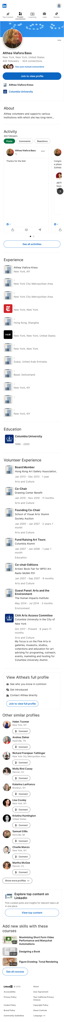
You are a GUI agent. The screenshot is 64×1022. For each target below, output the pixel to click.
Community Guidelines (14, 1015)
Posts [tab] (9, 141)
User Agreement (40, 992)
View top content (32, 912)
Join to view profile (32, 76)
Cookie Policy (10, 1005)
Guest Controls (40, 1010)
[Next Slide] (60, 191)
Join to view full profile (22, 703)
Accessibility (10, 992)
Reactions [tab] (42, 141)
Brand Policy (9, 1010)
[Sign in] (59, 6)
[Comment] (26, 230)
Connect (23, 731)
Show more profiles (15, 880)
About (36, 986)
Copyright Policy (40, 1005)
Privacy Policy (10, 997)
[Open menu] (59, 40)
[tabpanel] (32, 190)
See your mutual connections (29, 66)
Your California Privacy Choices (43, 998)
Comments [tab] (25, 141)
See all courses (15, 971)
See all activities (32, 244)
